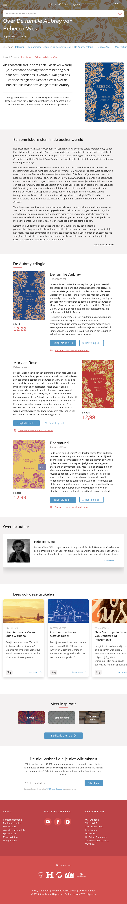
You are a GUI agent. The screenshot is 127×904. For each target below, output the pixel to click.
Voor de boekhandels (14, 830)
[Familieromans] (61, 717)
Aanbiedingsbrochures (97, 840)
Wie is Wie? (91, 823)
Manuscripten (10, 837)
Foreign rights (10, 840)
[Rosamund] (29, 464)
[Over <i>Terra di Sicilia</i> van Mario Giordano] (23, 638)
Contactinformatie (12, 819)
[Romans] (31, 717)
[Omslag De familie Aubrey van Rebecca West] (104, 122)
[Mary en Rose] (98, 384)
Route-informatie (12, 823)
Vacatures (90, 843)
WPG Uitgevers (88, 894)
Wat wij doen (92, 819)
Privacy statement (40, 890)
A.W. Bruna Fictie (94, 826)
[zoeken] (121, 13)
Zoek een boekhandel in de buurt (72, 350)
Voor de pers (9, 826)
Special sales (9, 833)
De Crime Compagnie (96, 837)
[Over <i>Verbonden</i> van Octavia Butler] (68, 638)
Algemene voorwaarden (64, 890)
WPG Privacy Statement (55, 789)
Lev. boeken (91, 830)
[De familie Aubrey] (29, 295)
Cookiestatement (87, 890)
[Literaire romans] (92, 717)
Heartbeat (90, 833)
